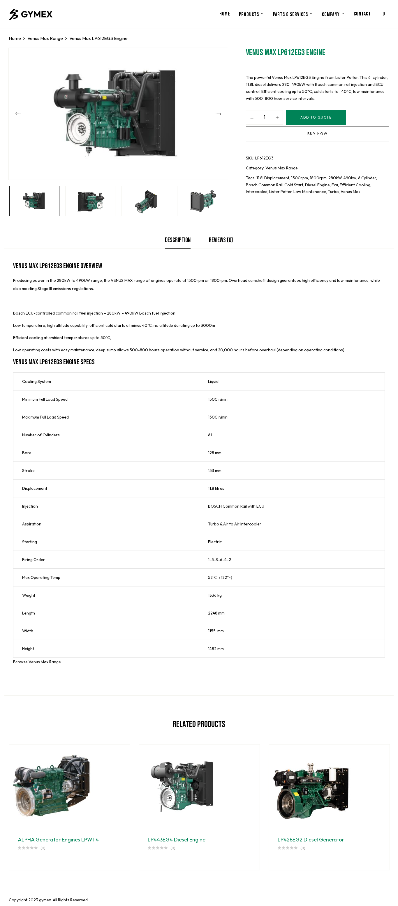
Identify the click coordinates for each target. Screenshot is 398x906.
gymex (45, 899)
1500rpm (299, 177)
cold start (293, 185)
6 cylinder (367, 177)
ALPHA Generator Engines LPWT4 (58, 839)
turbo (333, 191)
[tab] (178, 242)
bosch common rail (264, 185)
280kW (335, 177)
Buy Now (317, 133)
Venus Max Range (45, 38)
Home (15, 38)
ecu (335, 185)
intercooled (256, 191)
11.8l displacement (272, 177)
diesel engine (317, 185)
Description (178, 240)
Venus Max (350, 191)
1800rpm (318, 177)
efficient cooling (355, 185)
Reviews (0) (221, 240)
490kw (350, 177)
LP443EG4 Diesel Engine (176, 839)
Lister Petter (280, 191)
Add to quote (316, 117)
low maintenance (309, 191)
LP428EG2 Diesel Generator (311, 839)
